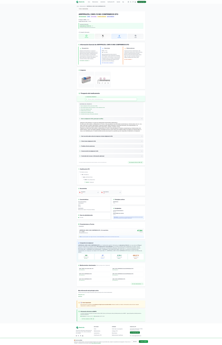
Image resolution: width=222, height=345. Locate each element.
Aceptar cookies (143, 341)
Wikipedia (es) (81, 294)
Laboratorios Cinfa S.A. (85, 26)
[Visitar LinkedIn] (135, 2)
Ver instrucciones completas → (108, 62)
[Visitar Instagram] (128, 2)
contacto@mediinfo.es (136, 335)
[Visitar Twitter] (131, 2)
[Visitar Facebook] (133, 2)
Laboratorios (102, 1)
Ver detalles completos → (85, 60)
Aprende (118, 1)
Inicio (89, 1)
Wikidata (80, 296)
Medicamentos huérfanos (117, 335)
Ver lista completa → (128, 59)
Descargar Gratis (135, 332)
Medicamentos (95, 1)
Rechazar (135, 341)
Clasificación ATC (111, 1)
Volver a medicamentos (83, 8)
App (123, 1)
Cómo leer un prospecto (117, 328)
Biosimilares (114, 333)
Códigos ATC (115, 331)
